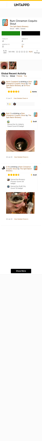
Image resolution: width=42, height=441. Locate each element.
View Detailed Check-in (21, 98)
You (25, 76)
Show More (21, 271)
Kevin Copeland (12, 82)
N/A (30, 52)
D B (7, 167)
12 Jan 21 (9, 98)
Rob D (8, 113)
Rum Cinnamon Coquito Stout (19, 83)
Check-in (11, 33)
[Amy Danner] (14, 103)
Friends (19, 76)
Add (31, 33)
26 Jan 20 (9, 157)
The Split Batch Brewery (19, 26)
